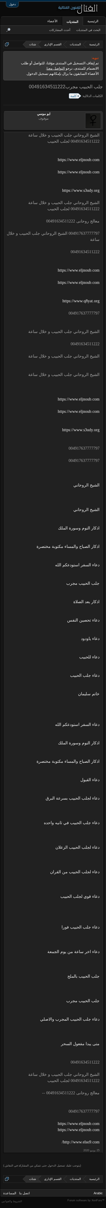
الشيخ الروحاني (86, 485)
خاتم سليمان (89, 694)
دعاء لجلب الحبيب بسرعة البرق (73, 798)
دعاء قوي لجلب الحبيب (80, 896)
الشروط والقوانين (11, 1201)
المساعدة (9, 1193)
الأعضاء (52, 21)
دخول (12, 4)
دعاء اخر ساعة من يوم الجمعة (73, 952)
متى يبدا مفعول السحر (80, 1044)
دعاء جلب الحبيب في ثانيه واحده (72, 823)
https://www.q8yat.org (81, 301)
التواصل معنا (56, 68)
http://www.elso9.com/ (81, 1142)
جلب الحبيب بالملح (83, 976)
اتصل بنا (24, 1193)
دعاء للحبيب (89, 657)
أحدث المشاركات (59, 30)
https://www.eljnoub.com (79, 160)
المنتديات (72, 21)
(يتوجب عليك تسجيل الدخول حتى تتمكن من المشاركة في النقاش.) (42, 1165)
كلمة (73, 96)
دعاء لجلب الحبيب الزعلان (77, 847)
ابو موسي (43, 113)
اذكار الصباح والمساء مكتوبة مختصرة (68, 546)
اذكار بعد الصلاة (86, 602)
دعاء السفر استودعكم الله (77, 565)
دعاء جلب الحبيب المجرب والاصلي (70, 1019)
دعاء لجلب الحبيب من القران (75, 872)
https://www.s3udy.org (81, 190)
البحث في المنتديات (88, 30)
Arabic (98, 1193)
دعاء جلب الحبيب (85, 675)
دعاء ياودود (90, 638)
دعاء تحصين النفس (83, 620)
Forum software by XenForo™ (86, 1200)
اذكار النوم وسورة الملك (79, 528)
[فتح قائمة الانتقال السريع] (7, 44)
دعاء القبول (90, 780)
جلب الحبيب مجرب (83, 583)
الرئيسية (92, 21)
